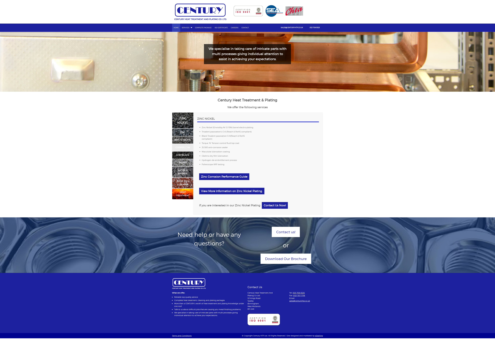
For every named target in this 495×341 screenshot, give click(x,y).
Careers (234, 28)
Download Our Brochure (286, 259)
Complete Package (203, 28)
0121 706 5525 (315, 27)
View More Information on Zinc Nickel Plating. (231, 191)
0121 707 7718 (299, 295)
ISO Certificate (221, 28)
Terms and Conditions (182, 336)
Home (176, 28)
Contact (245, 28)
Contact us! (285, 232)
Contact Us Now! (275, 205)
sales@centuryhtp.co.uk (292, 27)
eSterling (319, 336)
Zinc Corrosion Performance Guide (224, 176)
